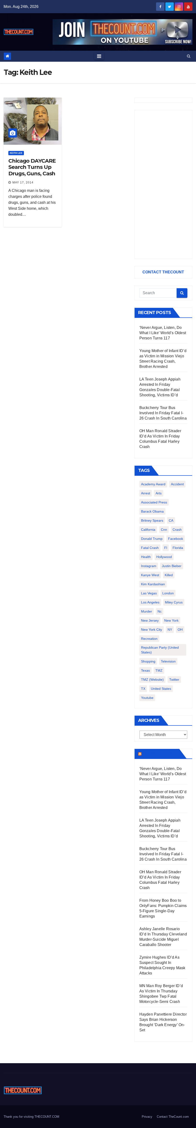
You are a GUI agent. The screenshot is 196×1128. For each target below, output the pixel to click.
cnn (164, 529)
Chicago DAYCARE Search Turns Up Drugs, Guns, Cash (32, 167)
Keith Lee (16, 153)
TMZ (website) (152, 679)
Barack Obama (152, 511)
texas (145, 670)
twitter (174, 679)
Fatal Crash (150, 548)
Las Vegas (149, 593)
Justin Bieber (171, 566)
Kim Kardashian (153, 584)
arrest (145, 493)
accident (177, 484)
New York (171, 620)
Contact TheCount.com (173, 1116)
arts (159, 493)
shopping (148, 661)
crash (177, 529)
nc (160, 611)
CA (171, 520)
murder (146, 611)
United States (161, 689)
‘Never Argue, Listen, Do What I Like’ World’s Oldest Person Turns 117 (162, 333)
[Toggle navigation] (99, 56)
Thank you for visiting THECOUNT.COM (31, 1116)
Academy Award (153, 484)
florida (178, 548)
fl (165, 548)
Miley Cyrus (174, 602)
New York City (151, 629)
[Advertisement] (163, 184)
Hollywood (164, 557)
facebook (175, 539)
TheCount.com (159, 753)
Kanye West (150, 575)
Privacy (147, 1116)
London (168, 593)
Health (146, 557)
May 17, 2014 (22, 182)
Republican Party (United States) (160, 650)
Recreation (149, 639)
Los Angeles (150, 602)
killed (169, 575)
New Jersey (150, 620)
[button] (189, 56)
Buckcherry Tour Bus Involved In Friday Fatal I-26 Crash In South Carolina (163, 413)
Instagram (148, 566)
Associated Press (154, 502)
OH (180, 629)
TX (143, 689)
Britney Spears (152, 520)
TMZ (159, 670)
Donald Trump (152, 539)
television (168, 661)
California (148, 529)
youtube (147, 698)
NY (170, 629)
